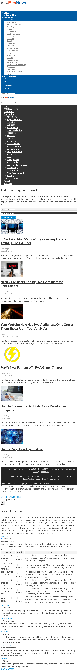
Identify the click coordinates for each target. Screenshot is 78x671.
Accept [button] (19, 496)
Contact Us (70, 469)
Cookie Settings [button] (8, 496)
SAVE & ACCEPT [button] (7, 669)
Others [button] (4, 658)
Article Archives (10, 15)
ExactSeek (13, 476)
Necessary (7, 538)
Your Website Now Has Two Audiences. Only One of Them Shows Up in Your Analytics (37, 326)
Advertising (11, 22)
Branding (10, 27)
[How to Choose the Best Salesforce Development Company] (12, 400)
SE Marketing (12, 50)
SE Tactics (11, 55)
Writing (10, 74)
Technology (11, 67)
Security (10, 57)
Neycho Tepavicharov (9, 336)
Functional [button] (5, 605)
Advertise (8, 79)
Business (10, 29)
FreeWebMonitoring (50, 479)
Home (6, 12)
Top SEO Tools (47, 469)
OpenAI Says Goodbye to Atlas (22, 449)
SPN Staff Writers (7, 294)
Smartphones (12, 60)
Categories (8, 20)
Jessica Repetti (6, 251)
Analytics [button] (5, 631)
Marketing (11, 43)
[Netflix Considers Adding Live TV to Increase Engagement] (12, 276)
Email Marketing (13, 34)
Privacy (36, 471)
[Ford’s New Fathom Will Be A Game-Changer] (12, 361)
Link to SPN (34, 469)
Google (10, 41)
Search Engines (13, 48)
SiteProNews (25, 476)
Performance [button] (6, 618)
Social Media (12, 62)
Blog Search (37, 476)
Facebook (11, 36)
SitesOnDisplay (50, 476)
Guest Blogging (10, 76)
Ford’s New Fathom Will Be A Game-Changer (32, 367)
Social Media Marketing (16, 64)
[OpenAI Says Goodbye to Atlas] (12, 443)
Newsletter (8, 17)
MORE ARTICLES (8, 217)
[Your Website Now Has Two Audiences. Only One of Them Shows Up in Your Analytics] (12, 318)
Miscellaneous (12, 46)
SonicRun (69, 476)
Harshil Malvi (6, 418)
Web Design (11, 69)
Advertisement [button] (7, 645)
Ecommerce (11, 31)
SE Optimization (13, 53)
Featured (10, 38)
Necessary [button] (5, 536)
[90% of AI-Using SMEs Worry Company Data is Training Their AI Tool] (12, 233)
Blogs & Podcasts (14, 24)
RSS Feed (7, 81)
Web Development (14, 72)
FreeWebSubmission (31, 479)
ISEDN (60, 476)
